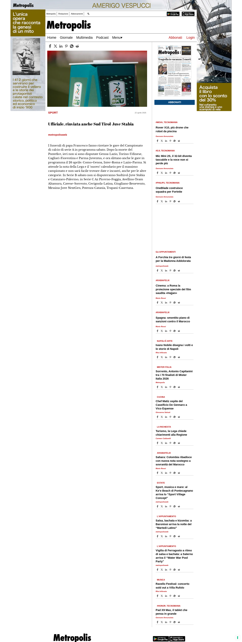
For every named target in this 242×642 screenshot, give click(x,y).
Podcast (102, 37)
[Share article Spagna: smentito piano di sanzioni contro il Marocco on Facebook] (157, 331)
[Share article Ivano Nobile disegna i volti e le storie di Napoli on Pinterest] (170, 357)
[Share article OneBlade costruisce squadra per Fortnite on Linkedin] (166, 201)
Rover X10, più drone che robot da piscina (172, 129)
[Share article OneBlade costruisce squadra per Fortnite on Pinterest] (170, 201)
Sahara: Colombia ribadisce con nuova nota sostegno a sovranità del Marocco (174, 461)
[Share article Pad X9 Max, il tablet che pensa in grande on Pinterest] (170, 622)
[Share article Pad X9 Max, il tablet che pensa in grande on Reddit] (179, 622)
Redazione (63, 14)
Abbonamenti (77, 14)
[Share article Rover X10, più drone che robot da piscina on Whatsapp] (174, 141)
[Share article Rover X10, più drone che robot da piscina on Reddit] (179, 141)
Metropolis (51, 14)
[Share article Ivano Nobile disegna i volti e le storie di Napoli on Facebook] (157, 357)
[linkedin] (60, 46)
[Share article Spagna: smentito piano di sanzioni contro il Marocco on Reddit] (179, 331)
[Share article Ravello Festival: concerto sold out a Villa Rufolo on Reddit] (179, 596)
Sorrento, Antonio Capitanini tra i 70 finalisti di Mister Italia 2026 (174, 375)
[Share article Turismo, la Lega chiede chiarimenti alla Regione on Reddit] (179, 443)
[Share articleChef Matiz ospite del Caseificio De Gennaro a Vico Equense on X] (162, 417)
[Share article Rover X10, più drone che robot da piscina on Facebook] (157, 141)
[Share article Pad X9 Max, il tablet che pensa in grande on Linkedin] (166, 622)
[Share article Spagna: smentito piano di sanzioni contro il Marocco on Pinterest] (170, 331)
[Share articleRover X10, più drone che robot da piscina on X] (162, 141)
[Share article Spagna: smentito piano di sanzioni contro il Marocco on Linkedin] (166, 331)
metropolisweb (162, 266)
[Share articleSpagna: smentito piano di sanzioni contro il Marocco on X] (162, 331)
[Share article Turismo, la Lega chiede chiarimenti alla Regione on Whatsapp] (174, 443)
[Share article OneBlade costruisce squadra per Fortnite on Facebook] (157, 201)
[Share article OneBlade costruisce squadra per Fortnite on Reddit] (179, 201)
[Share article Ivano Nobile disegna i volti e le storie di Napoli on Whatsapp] (174, 357)
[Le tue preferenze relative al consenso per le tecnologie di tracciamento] (237, 637)
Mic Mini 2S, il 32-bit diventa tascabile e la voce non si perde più (174, 159)
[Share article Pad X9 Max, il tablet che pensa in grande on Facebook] (157, 622)
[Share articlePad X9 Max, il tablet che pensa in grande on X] (162, 622)
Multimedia (84, 37)
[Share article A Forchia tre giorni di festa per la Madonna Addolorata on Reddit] (179, 270)
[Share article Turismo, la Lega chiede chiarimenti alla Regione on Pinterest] (170, 443)
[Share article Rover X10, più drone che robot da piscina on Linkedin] (166, 141)
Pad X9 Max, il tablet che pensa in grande (171, 611)
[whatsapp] (71, 46)
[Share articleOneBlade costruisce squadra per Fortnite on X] (162, 201)
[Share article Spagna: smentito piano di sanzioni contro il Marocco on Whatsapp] (174, 331)
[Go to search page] (88, 14)
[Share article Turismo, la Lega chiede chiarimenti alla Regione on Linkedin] (166, 443)
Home (51, 37)
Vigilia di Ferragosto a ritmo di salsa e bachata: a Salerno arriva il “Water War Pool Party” (174, 556)
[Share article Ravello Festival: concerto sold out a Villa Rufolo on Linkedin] (166, 596)
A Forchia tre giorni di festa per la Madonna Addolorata (173, 259)
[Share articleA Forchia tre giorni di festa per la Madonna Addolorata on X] (162, 270)
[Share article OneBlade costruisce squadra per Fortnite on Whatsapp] (174, 201)
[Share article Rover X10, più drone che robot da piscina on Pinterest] (170, 141)
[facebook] (50, 46)
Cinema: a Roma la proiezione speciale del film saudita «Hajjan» (173, 289)
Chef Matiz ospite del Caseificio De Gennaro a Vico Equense (171, 405)
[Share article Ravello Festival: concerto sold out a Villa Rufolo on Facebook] (157, 596)
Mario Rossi (161, 298)
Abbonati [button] (174, 102)
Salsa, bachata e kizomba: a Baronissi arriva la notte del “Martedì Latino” (174, 524)
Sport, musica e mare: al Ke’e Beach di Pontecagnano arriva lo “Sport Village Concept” (174, 492)
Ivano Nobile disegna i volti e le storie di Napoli (174, 347)
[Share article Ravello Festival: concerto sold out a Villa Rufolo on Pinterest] (170, 596)
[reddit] (77, 46)
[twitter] (55, 46)
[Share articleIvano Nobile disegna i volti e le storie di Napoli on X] (162, 357)
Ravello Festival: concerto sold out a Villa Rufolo (172, 585)
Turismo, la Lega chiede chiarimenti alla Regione (171, 432)
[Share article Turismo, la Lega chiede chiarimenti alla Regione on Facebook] (157, 443)
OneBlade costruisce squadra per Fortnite (169, 189)
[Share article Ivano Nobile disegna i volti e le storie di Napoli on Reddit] (179, 357)
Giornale (66, 37)
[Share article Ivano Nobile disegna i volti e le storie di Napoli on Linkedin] (166, 357)
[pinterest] (66, 46)
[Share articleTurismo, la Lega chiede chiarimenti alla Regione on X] (162, 443)
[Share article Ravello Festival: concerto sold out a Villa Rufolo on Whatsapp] (174, 596)
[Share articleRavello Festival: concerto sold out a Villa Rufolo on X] (162, 596)
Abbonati (175, 37)
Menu (116, 37)
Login (190, 37)
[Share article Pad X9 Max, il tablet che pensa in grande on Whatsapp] (174, 622)
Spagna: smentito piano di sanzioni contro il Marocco (173, 319)
